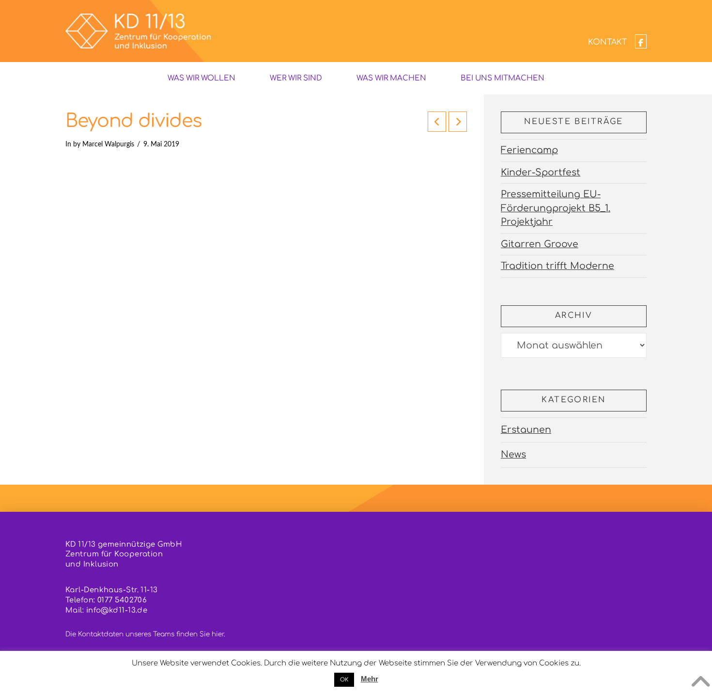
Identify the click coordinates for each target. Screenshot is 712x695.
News (513, 454)
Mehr (369, 679)
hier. (218, 634)
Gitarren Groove (539, 244)
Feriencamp (529, 150)
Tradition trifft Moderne (557, 266)
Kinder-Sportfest (540, 172)
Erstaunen (526, 430)
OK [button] (344, 680)
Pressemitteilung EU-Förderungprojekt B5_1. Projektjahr (555, 208)
